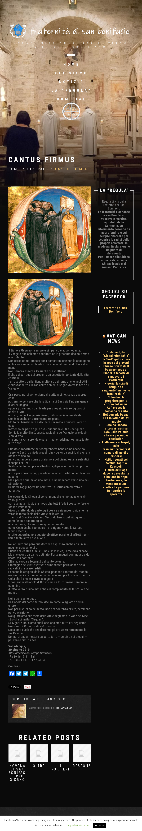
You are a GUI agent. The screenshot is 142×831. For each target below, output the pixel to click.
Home (72, 64)
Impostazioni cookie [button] (78, 825)
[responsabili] (82, 753)
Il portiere (60, 767)
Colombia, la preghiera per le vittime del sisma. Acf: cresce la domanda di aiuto (116, 404)
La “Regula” (72, 90)
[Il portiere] (60, 753)
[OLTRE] (39, 753)
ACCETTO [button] (99, 825)
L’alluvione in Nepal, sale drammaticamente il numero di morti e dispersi (116, 449)
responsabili (87, 766)
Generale (37, 169)
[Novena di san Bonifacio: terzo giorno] (17, 753)
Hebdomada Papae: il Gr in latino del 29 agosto (116, 418)
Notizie (72, 82)
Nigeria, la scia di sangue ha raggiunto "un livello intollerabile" (116, 388)
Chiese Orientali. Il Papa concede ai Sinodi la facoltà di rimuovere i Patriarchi (116, 373)
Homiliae (72, 99)
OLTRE (39, 766)
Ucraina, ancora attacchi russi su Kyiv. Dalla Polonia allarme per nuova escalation (116, 432)
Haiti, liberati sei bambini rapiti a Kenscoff (116, 463)
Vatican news (116, 338)
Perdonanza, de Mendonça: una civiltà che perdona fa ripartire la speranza (116, 487)
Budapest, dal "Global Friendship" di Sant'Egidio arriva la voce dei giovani (116, 357)
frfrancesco (51, 699)
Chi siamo (71, 73)
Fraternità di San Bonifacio (115, 309)
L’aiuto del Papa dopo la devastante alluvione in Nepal (116, 473)
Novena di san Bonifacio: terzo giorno (19, 773)
